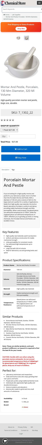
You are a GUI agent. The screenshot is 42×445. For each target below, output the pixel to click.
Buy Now (22, 157)
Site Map (35, 430)
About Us (11, 427)
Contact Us (24, 430)
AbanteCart (38, 440)
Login (21, 434)
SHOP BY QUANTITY (10, 125)
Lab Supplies (16, 15)
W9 (32, 427)
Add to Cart (22, 149)
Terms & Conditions (10, 430)
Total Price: (9, 141)
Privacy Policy (22, 427)
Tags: (13, 170)
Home (7, 15)
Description (5, 170)
